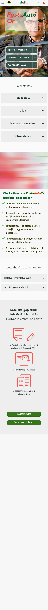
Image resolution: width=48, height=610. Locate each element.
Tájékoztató (22, 98)
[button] (2, 3)
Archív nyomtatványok (16, 287)
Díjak (23, 110)
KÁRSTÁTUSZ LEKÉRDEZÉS (24, 422)
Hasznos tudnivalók (22, 123)
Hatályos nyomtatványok (17, 278)
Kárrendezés (23, 136)
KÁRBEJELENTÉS (24, 414)
